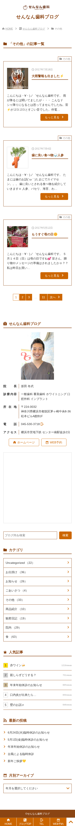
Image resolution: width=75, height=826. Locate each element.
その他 (66, 58)
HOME (9, 28)
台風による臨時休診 (21, 754)
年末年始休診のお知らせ (41, 685)
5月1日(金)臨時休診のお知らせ (28, 739)
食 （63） (12, 636)
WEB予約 (56, 442)
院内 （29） (13, 627)
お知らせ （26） (16, 581)
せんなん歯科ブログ (33, 28)
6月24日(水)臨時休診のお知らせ (29, 732)
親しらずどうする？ (41, 675)
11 (43, 297)
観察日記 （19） (16, 618)
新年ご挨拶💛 (17, 761)
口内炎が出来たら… (41, 694)
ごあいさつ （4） (17, 590)
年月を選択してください (22, 788)
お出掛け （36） (16, 572)
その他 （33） (15, 599)
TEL (41, 823)
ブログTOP (25, 823)
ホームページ (26, 442)
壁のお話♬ (41, 704)
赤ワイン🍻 (41, 665)
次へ (53, 297)
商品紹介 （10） (16, 609)
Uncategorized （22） (20, 562)
